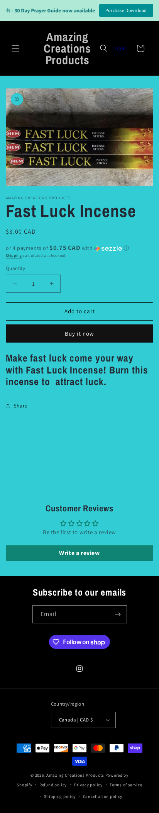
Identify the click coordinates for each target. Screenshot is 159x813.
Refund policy (53, 785)
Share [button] (21, 405)
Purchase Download (126, 10)
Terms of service (126, 785)
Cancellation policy (102, 796)
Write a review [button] (79, 553)
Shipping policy (60, 796)
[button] (15, 48)
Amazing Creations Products (75, 775)
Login (119, 48)
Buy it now (79, 333)
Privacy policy (88, 785)
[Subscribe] (118, 614)
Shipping (14, 255)
